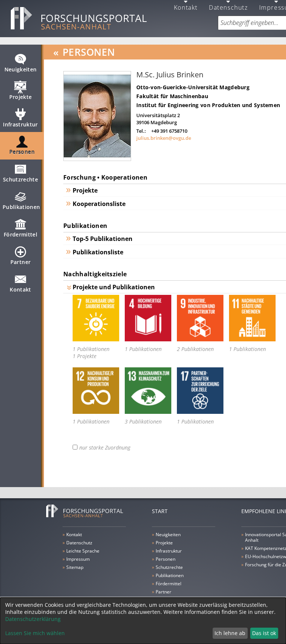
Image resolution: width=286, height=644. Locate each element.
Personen (22, 151)
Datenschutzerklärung (33, 618)
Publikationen (21, 206)
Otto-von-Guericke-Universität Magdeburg (193, 87)
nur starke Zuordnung (104, 447)
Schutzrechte (20, 179)
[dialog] (143, 621)
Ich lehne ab (229, 633)
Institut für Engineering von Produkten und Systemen (208, 105)
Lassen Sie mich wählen (35, 633)
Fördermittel (20, 234)
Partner (20, 261)
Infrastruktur (20, 124)
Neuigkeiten (20, 69)
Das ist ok (264, 633)
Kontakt (20, 289)
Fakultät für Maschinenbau (172, 96)
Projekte (20, 96)
